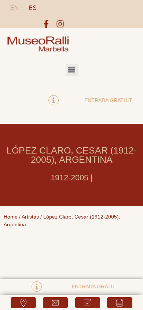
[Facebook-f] (46, 24)
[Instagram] (60, 24)
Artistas (30, 217)
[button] (72, 70)
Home (11, 217)
